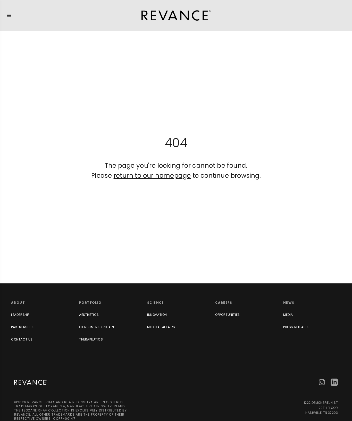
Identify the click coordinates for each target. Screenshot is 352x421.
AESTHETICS (89, 314)
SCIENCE (155, 302)
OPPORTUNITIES (227, 314)
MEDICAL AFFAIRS (161, 327)
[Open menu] (9, 15)
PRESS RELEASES (296, 327)
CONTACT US (22, 339)
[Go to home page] (30, 382)
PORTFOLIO (90, 302)
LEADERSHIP (20, 314)
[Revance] (176, 15)
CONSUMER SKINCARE (97, 327)
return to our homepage (152, 175)
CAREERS (223, 302)
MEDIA (288, 314)
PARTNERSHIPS (23, 327)
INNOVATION (157, 314)
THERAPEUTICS (91, 339)
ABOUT (18, 302)
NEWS (289, 302)
